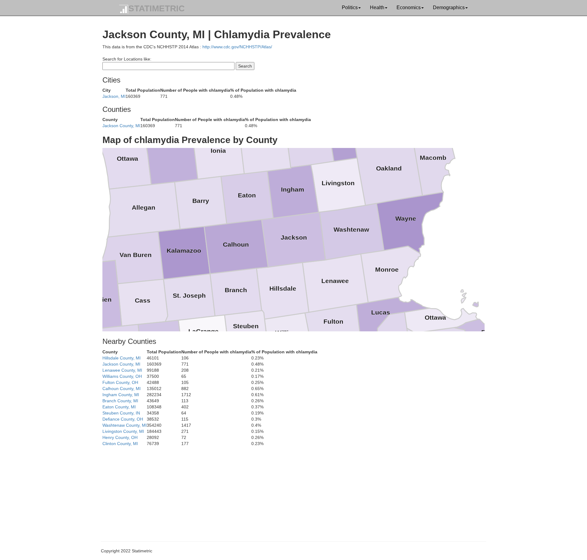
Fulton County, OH (120, 382)
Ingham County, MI (120, 394)
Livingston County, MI (123, 431)
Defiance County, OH (122, 419)
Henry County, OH (120, 437)
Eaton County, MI (119, 406)
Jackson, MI (114, 96)
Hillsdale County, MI (121, 358)
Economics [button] (409, 7)
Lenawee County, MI (122, 370)
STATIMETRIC (156, 8)
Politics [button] (350, 7)
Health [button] (377, 7)
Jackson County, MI (121, 125)
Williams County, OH (122, 376)
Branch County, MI (120, 400)
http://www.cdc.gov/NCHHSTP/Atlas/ (237, 46)
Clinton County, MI (120, 443)
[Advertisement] (285, 489)
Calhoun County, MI (121, 388)
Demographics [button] (449, 7)
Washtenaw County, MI (124, 425)
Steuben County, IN (121, 413)
